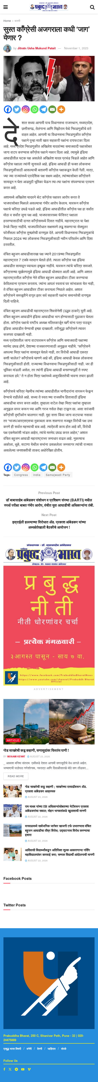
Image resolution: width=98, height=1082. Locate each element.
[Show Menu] (5, 7)
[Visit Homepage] (49, 6)
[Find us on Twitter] (10, 1069)
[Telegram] (43, 109)
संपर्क (63, 1049)
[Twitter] (17, 109)
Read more (18, 775)
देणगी (39, 1049)
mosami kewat (16, 756)
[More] (61, 109)
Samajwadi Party (58, 475)
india (37, 475)
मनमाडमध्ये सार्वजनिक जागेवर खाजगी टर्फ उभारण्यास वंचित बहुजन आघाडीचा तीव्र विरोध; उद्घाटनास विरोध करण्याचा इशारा (58, 830)
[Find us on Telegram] (16, 1069)
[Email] (52, 109)
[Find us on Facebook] (4, 1069)
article (13, 740)
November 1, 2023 (76, 48)
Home (7, 20)
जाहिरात (52, 1049)
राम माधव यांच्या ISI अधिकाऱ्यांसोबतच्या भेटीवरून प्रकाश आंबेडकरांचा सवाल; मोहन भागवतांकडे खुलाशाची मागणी (57, 808)
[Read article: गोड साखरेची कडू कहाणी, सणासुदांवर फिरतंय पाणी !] (49, 721)
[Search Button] (92, 7)
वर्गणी (29, 1049)
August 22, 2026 (37, 816)
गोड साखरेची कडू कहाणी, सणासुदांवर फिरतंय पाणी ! (36, 750)
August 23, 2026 (39, 756)
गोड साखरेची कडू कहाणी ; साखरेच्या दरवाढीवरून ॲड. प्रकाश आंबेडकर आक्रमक (56, 788)
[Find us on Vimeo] (29, 1069)
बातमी (17, 20)
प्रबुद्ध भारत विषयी (12, 1049)
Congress (21, 475)
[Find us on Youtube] (22, 1069)
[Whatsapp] (35, 109)
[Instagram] (26, 109)
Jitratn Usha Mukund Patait (37, 48)
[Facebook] (8, 109)
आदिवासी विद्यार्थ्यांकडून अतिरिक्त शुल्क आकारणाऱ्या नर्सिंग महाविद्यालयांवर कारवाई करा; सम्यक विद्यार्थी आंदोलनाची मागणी (59, 852)
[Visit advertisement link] (49, 615)
